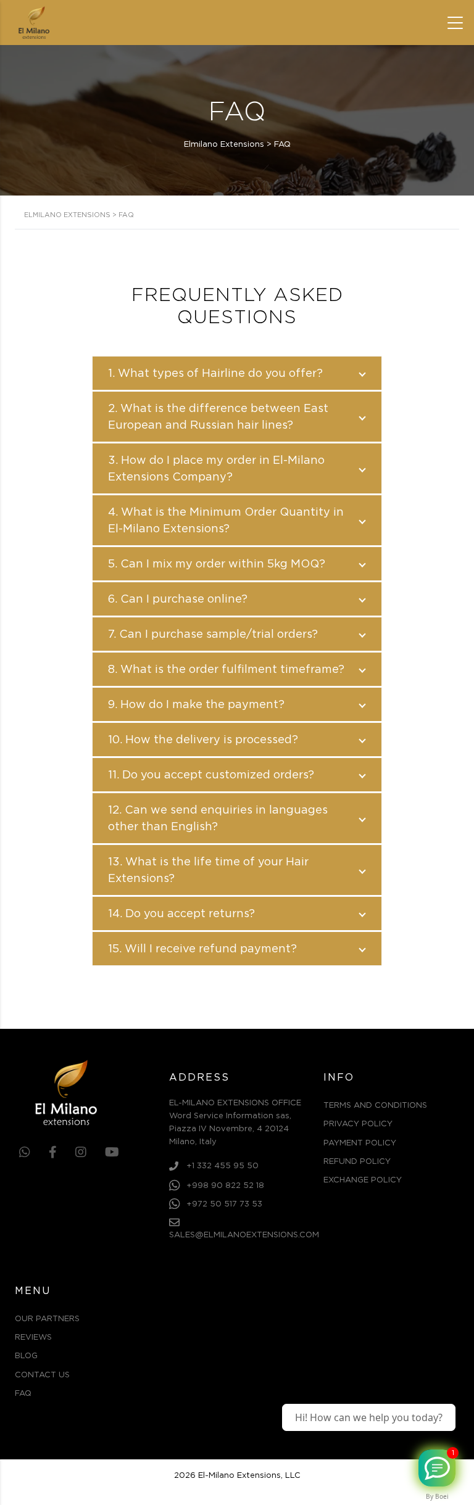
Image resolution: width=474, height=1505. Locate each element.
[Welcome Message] (436, 1467)
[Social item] (24, 1153)
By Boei (437, 1496)
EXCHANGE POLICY (362, 1180)
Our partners (47, 1319)
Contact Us (42, 1375)
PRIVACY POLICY (358, 1124)
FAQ (23, 1393)
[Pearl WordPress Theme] (56, 1092)
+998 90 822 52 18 (225, 1186)
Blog (26, 1356)
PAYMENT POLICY (359, 1143)
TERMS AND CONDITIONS (375, 1105)
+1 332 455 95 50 (222, 1166)
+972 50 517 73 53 (224, 1205)
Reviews (33, 1337)
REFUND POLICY (357, 1161)
